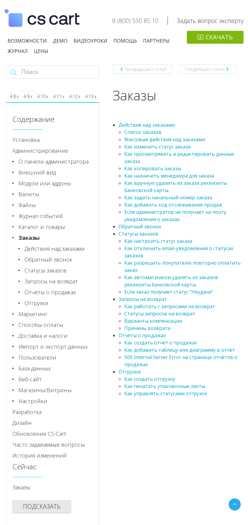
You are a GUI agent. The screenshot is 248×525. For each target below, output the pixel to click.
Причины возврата (147, 328)
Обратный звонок (140, 226)
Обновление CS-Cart (39, 433)
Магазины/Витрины (45, 390)
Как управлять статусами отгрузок (165, 393)
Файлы (27, 205)
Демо (60, 41)
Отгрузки (130, 371)
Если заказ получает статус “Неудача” (168, 292)
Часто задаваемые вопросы (48, 444)
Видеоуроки (90, 41)
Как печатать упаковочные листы (164, 386)
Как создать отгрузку (149, 379)
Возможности (27, 41)
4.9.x (28, 96)
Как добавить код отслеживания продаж (173, 204)
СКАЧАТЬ (219, 37)
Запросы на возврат (143, 299)
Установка (26, 139)
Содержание (33, 119)
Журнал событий (40, 216)
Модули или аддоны (44, 183)
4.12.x (74, 96)
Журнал (18, 51)
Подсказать (41, 506)
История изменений (39, 455)
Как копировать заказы (152, 168)
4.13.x (90, 96)
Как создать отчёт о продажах (160, 342)
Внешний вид (37, 172)
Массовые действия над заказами (164, 139)
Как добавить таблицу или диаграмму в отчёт (179, 350)
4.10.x (42, 96)
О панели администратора (53, 161)
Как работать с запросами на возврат (169, 306)
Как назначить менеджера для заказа (169, 175)
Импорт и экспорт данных (53, 346)
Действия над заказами (147, 125)
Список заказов (143, 132)
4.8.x (14, 96)
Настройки (32, 401)
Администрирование (40, 150)
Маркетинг (32, 314)
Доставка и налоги (42, 335)
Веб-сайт (30, 379)
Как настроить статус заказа (158, 241)
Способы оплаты (40, 324)
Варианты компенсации (153, 321)
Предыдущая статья (145, 69)
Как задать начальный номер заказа (168, 197)
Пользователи (37, 357)
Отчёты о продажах (142, 335)
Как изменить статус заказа (157, 146)
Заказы (29, 237)
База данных (34, 368)
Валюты (28, 194)
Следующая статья (204, 69)
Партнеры (156, 41)
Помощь (125, 41)
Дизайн (22, 422)
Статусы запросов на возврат (159, 313)
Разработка (26, 412)
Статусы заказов (138, 233)
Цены (41, 51)
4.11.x (58, 96)
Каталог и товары (41, 226)
